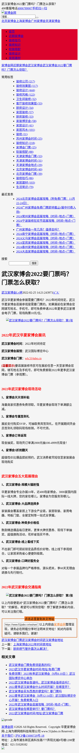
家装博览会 (26, 121)
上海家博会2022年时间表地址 (32, 644)
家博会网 (7, 65)
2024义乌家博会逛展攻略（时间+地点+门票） (45, 238)
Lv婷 (19, 292)
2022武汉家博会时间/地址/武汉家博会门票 (36, 713)
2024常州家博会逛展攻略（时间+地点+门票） (45, 216)
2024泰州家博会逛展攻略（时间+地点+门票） (45, 247)
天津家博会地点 (29, 165)
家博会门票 (26, 147)
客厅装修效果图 (29, 103)
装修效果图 (27, 85)
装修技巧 (15, 40)
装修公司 (25, 81)
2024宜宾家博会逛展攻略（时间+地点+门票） (45, 242)
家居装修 (24, 112)
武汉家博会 (35, 65)
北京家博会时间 (29, 169)
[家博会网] (8, 12)
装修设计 (15, 53)
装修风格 (25, 94)
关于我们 (7, 735)
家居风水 (25, 129)
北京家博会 (8, 21)
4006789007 (25, 8)
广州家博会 (38, 21)
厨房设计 (24, 107)
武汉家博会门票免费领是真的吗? (30, 665)
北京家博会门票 (29, 173)
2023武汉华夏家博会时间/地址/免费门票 (34, 669)
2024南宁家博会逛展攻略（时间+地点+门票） (45, 233)
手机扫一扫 (39, 8)
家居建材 (15, 58)
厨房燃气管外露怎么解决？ (31, 648)
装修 (22, 134)
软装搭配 (15, 49)
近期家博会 (16, 36)
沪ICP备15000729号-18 (29, 735)
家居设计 (24, 125)
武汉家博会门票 (11, 640)
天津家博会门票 (29, 156)
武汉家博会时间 (32, 640)
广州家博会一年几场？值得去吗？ (38, 229)
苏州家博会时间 (29, 138)
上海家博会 (23, 21)
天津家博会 (53, 21)
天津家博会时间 (29, 160)
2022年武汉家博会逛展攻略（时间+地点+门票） (40, 704)
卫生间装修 (26, 99)
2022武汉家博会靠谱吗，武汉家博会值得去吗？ (40, 682)
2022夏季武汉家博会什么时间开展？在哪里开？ (40, 686)
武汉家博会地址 (53, 640)
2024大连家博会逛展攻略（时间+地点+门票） (45, 251)
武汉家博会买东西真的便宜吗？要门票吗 (35, 691)
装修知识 (15, 44)
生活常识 (24, 187)
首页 (12, 31)
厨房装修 (24, 116)
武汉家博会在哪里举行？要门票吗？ (32, 708)
